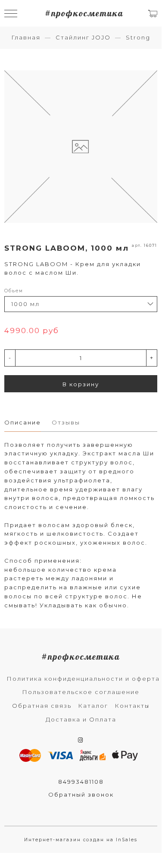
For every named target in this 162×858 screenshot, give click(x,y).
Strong (138, 37)
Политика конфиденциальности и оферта (83, 678)
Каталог (93, 705)
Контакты (132, 705)
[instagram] (81, 740)
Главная (25, 37)
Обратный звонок (81, 794)
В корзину (80, 384)
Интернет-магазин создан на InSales (80, 840)
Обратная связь (42, 705)
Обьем (13, 291)
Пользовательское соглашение (81, 691)
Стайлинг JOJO (83, 37)
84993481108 (81, 781)
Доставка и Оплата (81, 719)
